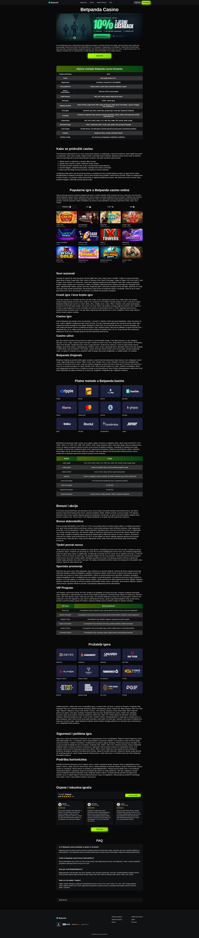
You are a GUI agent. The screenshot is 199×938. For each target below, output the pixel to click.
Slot (131, 206)
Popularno (65, 206)
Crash (109, 206)
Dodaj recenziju (133, 795)
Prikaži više (99, 829)
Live (87, 206)
